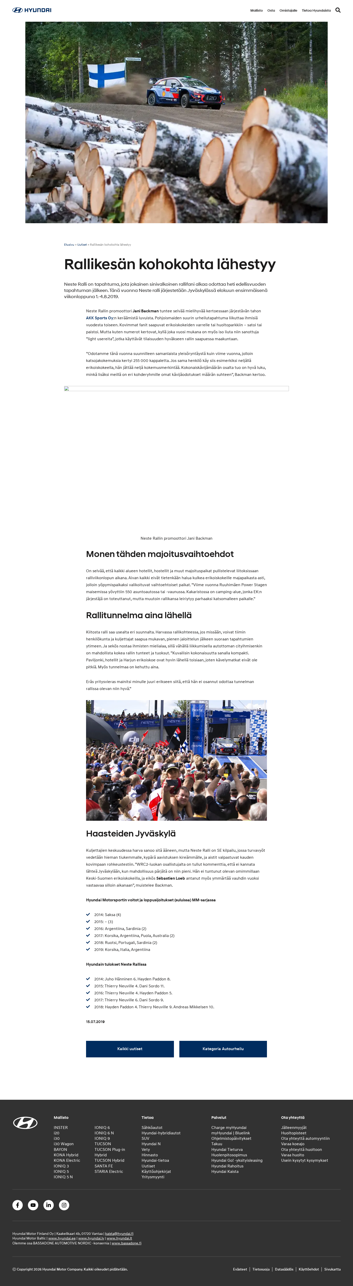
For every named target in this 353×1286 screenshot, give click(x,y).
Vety (146, 1149)
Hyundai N (151, 1143)
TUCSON (103, 1143)
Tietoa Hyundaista (316, 11)
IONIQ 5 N (63, 1177)
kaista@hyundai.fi (119, 1233)
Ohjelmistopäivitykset (231, 1138)
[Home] (31, 11)
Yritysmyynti (153, 1177)
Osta (271, 11)
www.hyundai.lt (119, 1238)
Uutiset (82, 245)
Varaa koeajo (292, 1143)
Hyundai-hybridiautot (161, 1133)
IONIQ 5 (61, 1171)
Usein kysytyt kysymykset (304, 1160)
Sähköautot (152, 1127)
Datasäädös (284, 1269)
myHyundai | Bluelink (230, 1133)
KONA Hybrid (66, 1155)
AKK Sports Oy (99, 318)
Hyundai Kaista (225, 1171)
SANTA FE (104, 1166)
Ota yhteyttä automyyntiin (305, 1138)
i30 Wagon (64, 1143)
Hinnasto (150, 1155)
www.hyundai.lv (91, 1238)
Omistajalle (288, 11)
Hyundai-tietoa (155, 1160)
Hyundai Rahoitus (227, 1166)
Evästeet (240, 1269)
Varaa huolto (292, 1155)
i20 (56, 1133)
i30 (57, 1138)
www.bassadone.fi (126, 1243)
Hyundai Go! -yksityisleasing (237, 1160)
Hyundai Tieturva (227, 1149)
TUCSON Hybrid (109, 1160)
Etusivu (69, 245)
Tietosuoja (261, 1269)
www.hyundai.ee (62, 1238)
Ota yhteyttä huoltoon (301, 1149)
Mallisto (256, 11)
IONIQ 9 (102, 1138)
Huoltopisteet (293, 1133)
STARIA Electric (109, 1171)
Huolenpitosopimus (229, 1155)
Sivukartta (332, 1269)
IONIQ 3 (61, 1166)
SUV (145, 1138)
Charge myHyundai (229, 1127)
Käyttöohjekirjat (156, 1171)
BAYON (60, 1149)
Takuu (216, 1143)
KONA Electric (67, 1160)
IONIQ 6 (102, 1127)
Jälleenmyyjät (294, 1127)
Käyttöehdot (309, 1269)
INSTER (61, 1127)
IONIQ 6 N (104, 1133)
